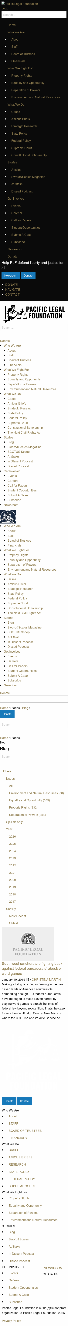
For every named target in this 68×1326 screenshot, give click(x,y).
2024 (12, 851)
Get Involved (16, 198)
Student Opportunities (25, 227)
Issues (10, 778)
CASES (14, 1150)
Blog (11, 442)
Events (16, 206)
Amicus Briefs (20, 119)
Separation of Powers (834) (27, 814)
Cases (15, 112)
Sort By (11, 909)
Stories (12, 162)
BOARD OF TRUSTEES (25, 1130)
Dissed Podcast (21, 191)
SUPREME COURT (22, 1186)
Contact (24, 1101)
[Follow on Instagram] (53, 1291)
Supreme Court (21, 148)
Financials (18, 61)
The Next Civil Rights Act (24, 432)
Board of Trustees (23, 54)
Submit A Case (21, 234)
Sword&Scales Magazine (28, 177)
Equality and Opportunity (27, 82)
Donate (12, 256)
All (11, 785)
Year (9, 829)
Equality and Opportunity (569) (29, 800)
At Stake (17, 184)
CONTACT (12, 294)
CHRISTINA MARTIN (46, 979)
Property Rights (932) (23, 807)
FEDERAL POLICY (22, 1179)
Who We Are (16, 32)
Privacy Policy (11, 1320)
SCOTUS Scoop (19, 451)
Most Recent (17, 916)
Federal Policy (21, 140)
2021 (12, 872)
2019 (12, 887)
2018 (12, 894)
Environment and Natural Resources (35, 97)
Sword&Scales (19, 1239)
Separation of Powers (25, 90)
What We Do (16, 104)
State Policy (19, 133)
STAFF (13, 1123)
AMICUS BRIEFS (20, 1157)
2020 (12, 880)
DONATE (11, 284)
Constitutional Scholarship (29, 155)
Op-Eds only (14, 822)
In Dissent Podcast (20, 461)
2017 (12, 901)
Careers (16, 213)
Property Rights (21, 75)
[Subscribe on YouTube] (53, 1287)
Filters (7, 771)
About (15, 39)
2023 (12, 858)
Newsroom (15, 249)
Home (12, 25)
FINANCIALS (18, 1138)
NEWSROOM (53, 1268)
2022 (12, 865)
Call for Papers (21, 220)
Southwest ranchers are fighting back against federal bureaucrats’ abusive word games (32, 968)
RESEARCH (17, 1164)
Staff (14, 46)
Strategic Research (24, 126)
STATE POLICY (19, 1172)
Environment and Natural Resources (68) (36, 793)
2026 (12, 836)
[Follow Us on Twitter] (53, 1283)
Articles (16, 169)
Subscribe (18, 242)
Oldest (13, 923)
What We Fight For (20, 68)
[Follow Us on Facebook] (53, 1279)
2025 (12, 843)
